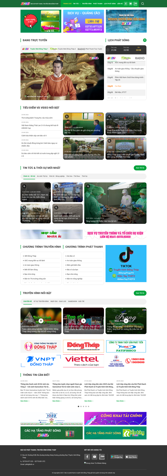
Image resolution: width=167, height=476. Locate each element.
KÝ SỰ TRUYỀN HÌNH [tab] (41, 301)
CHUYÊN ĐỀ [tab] (27, 301)
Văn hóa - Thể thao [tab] (73, 176)
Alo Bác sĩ (71, 256)
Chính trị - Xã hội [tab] (29, 176)
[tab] (35, 49)
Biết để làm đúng (31, 270)
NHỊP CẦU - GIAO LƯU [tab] (58, 301)
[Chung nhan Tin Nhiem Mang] (115, 463)
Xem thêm (24, 401)
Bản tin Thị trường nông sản (35, 279)
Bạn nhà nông (29, 274)
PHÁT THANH (97, 4)
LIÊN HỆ (120, 4)
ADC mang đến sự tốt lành (34, 260)
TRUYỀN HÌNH (87, 4)
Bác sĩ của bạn (72, 270)
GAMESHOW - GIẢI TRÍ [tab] (76, 301)
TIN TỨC (76, 4)
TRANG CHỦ (67, 4)
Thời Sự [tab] (84, 176)
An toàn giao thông (31, 265)
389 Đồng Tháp (30, 256)
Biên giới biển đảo (74, 265)
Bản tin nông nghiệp (74, 279)
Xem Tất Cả (140, 168)
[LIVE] (62, 76)
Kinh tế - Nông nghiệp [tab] (57, 176)
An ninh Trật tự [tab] (42, 176)
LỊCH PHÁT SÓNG (110, 4)
